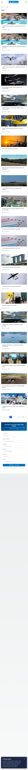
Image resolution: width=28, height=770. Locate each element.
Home (2, 7)
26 (19, 417)
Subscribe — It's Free (14, 465)
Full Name (5, 433)
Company (5, 444)
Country (5, 454)
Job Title (5, 449)
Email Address (6, 438)
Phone (4, 459)
